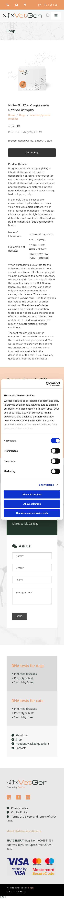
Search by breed (24, 717)
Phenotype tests (24, 678)
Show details (46, 484)
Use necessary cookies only (32, 513)
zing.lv (31, 887)
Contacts (18, 748)
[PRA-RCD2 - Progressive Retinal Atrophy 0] (32, 74)
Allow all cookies (32, 494)
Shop (16, 739)
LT (51, 4)
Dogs (22, 115)
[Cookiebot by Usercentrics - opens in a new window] (46, 384)
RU (45, 4)
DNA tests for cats (27, 700)
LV (39, 4)
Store (11, 115)
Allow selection (32, 503)
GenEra (21, 787)
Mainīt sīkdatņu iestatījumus (24, 831)
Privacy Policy (17, 808)
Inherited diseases (25, 674)
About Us (19, 735)
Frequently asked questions (30, 743)
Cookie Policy (18, 812)
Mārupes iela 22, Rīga (25, 523)
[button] (55, 16)
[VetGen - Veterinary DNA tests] (22, 16)
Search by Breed (23, 682)
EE (56, 4)
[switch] (55, 451)
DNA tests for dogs (27, 665)
